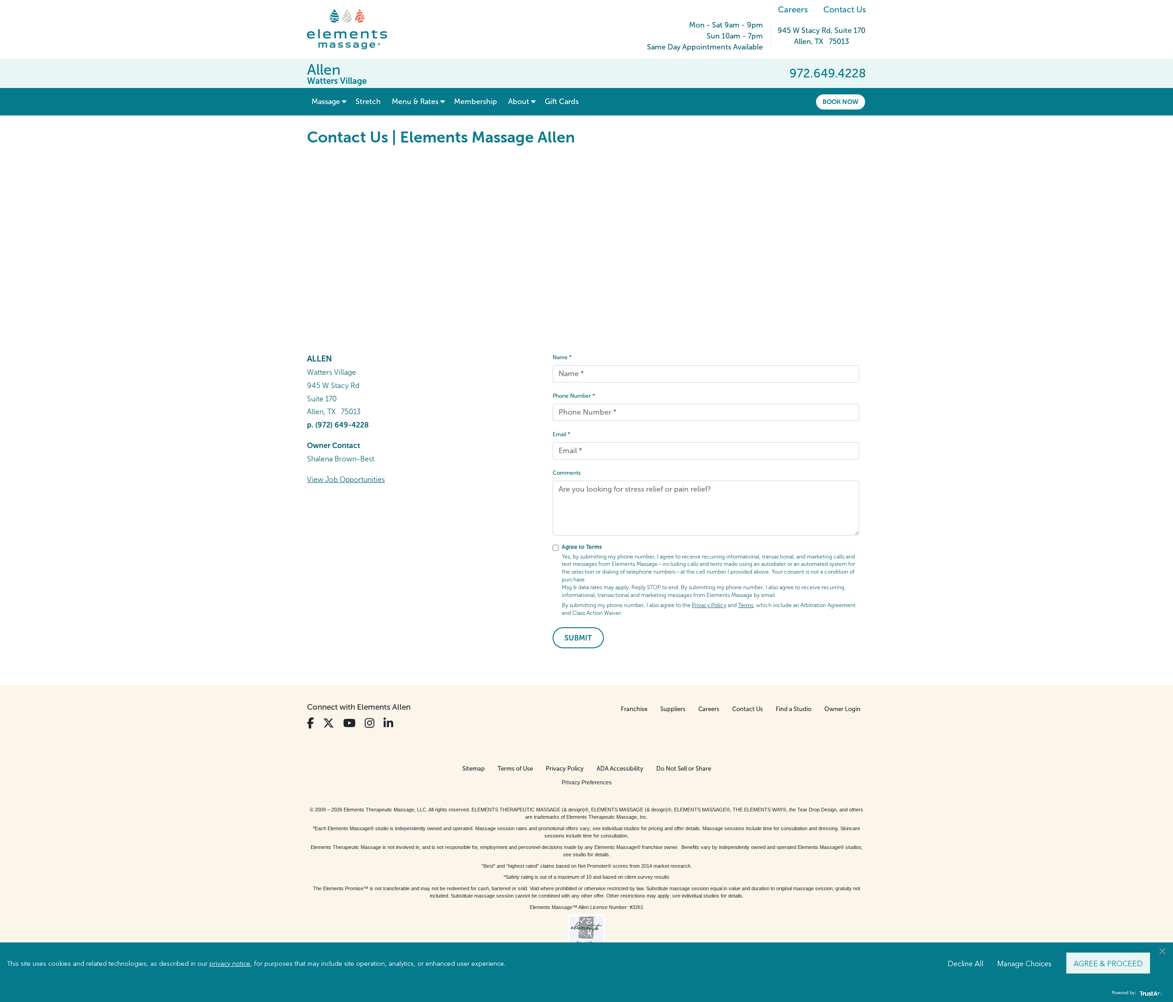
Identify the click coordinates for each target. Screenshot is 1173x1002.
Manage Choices (1024, 963)
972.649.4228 (827, 73)
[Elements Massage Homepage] (354, 29)
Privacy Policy (709, 605)
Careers (793, 9)
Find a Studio (793, 709)
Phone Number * (574, 396)
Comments (567, 473)
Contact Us (844, 9)
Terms (745, 605)
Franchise (634, 709)
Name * (562, 357)
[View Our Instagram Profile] (369, 723)
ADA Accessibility (620, 768)
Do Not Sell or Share (683, 768)
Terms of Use (515, 768)
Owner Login (842, 709)
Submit (578, 638)
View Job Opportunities (346, 479)
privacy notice (229, 963)
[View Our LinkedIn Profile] (388, 723)
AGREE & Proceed (1108, 963)
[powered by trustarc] (1150, 993)
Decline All (965, 963)
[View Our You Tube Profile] (349, 723)
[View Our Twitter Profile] (328, 723)
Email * (561, 434)
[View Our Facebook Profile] (310, 723)
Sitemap (473, 768)
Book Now (840, 101)
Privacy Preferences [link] (587, 782)
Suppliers (672, 709)
